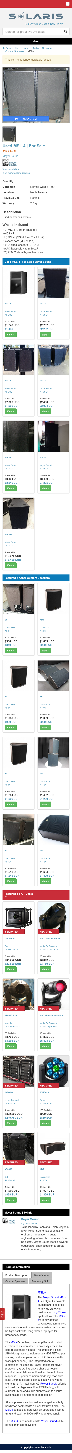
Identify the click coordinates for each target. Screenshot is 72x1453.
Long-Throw (59, 1312)
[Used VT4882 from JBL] (18, 1148)
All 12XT (43, 784)
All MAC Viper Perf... (49, 1026)
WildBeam (44, 1092)
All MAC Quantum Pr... (50, 949)
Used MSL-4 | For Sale (24, 145)
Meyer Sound (10, 156)
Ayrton (43, 1100)
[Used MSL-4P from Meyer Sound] (18, 513)
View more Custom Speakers (16, 172)
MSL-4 (8, 303)
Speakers (47, 48)
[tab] (17, 1275)
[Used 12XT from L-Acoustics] (53, 752)
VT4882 (8, 1169)
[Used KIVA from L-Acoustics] (53, 1148)
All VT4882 (10, 1180)
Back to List (12, 48)
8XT (7, 619)
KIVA (42, 1169)
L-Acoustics (10, 627)
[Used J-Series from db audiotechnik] (18, 1071)
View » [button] (10, 334)
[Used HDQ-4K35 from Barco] (18, 917)
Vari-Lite (8, 1023)
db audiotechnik (12, 1100)
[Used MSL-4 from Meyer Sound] (36, 121)
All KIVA (43, 1180)
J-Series (9, 1092)
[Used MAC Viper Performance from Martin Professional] (53, 994)
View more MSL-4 (11, 169)
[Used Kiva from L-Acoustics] (53, 599)
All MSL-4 (9, 314)
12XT (42, 773)
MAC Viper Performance (51, 1015)
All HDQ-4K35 (11, 949)
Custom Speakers (14, 51)
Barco (7, 946)
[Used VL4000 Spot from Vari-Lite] (18, 994)
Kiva (42, 619)
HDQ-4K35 (10, 938)
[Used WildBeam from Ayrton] (53, 1071)
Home (26, 48)
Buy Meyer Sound (29, 1223)
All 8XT (8, 630)
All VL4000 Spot (12, 1026)
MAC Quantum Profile (50, 938)
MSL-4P (8, 534)
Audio (36, 48)
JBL (6, 1176)
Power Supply (48, 1383)
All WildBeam (46, 1103)
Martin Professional (48, 946)
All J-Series (10, 1103)
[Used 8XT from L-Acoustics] (18, 599)
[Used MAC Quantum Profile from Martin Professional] (53, 917)
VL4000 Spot (11, 1015)
